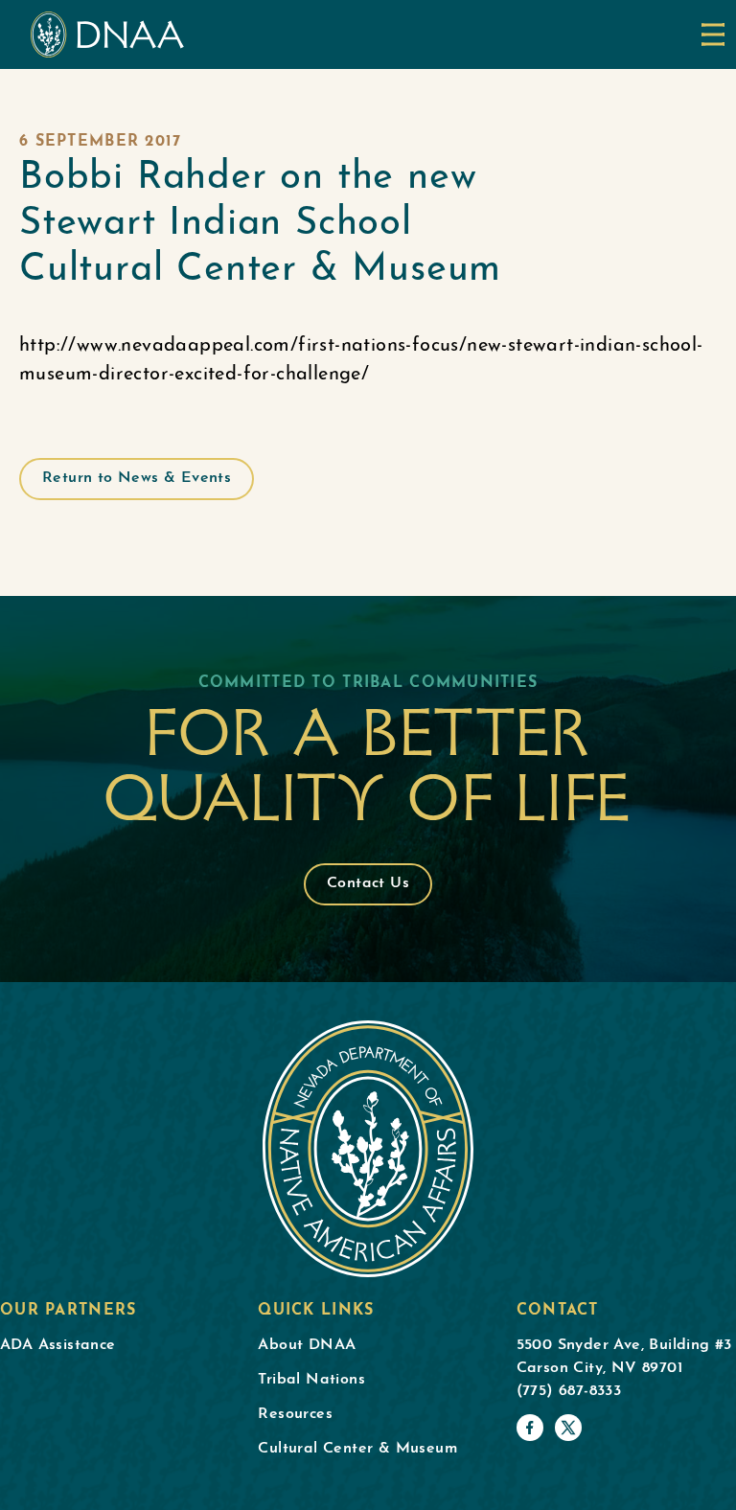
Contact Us (368, 883)
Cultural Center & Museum (357, 1448)
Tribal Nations (311, 1379)
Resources (295, 1414)
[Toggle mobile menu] (713, 34)
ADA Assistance (58, 1345)
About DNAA (307, 1345)
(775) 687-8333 (569, 1391)
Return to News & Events (136, 478)
